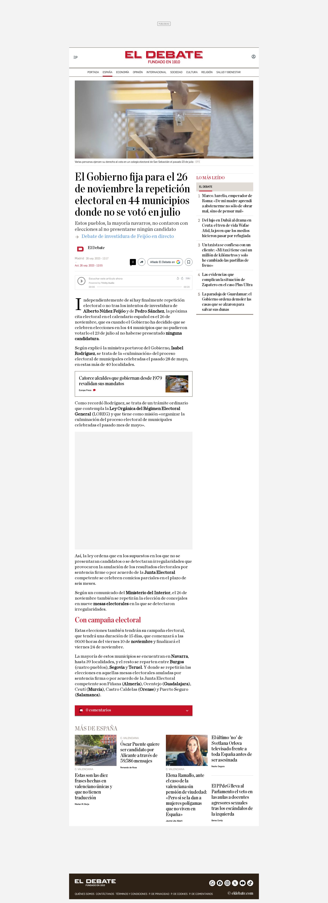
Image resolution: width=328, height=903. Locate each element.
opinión (138, 72)
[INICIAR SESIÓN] (253, 57)
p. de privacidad (159, 894)
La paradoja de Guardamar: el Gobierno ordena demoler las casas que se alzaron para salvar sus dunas (226, 302)
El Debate (96, 247)
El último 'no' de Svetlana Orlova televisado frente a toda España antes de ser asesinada (231, 748)
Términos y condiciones (131, 894)
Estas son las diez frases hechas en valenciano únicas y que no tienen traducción (93, 786)
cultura (192, 72)
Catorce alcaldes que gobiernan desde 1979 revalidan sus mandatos (120, 381)
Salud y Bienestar (228, 72)
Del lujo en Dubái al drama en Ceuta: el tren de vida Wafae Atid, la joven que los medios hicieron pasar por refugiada (226, 228)
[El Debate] (164, 55)
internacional (156, 72)
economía (122, 72)
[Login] (253, 57)
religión (207, 72)
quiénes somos (84, 894)
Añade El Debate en (162, 262)
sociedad (176, 72)
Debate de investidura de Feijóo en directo (127, 236)
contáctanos (105, 894)
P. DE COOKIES (179, 894)
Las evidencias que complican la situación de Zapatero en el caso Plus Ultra (227, 279)
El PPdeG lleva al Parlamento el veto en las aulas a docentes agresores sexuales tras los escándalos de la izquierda (232, 799)
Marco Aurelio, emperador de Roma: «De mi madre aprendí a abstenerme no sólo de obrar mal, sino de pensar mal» (227, 203)
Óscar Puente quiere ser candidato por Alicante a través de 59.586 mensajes (140, 752)
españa (107, 72)
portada (93, 72)
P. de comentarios (201, 894)
